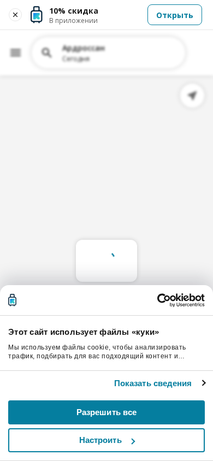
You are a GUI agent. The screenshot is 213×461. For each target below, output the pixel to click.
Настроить (100, 440)
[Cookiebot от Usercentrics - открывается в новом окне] (157, 300)
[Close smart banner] (15, 14)
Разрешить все (106, 412)
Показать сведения (153, 383)
